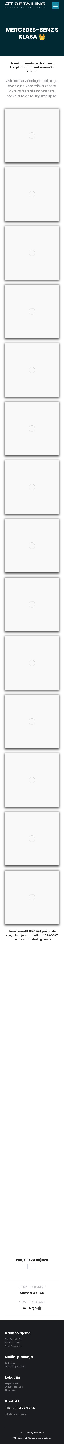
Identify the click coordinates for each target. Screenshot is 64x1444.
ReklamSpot (39, 1433)
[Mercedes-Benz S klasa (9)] (32, 604)
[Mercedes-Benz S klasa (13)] (32, 838)
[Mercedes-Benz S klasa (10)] (32, 663)
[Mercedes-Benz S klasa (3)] (32, 253)
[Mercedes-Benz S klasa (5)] (32, 370)
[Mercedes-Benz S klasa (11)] (32, 721)
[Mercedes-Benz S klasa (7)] (32, 487)
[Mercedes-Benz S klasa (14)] (32, 897)
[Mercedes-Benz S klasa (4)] (32, 311)
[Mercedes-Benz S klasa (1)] (32, 135)
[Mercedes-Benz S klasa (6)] (32, 428)
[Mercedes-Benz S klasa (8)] (32, 545)
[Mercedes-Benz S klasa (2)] (32, 194)
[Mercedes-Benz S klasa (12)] (32, 780)
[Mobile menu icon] (55, 5)
